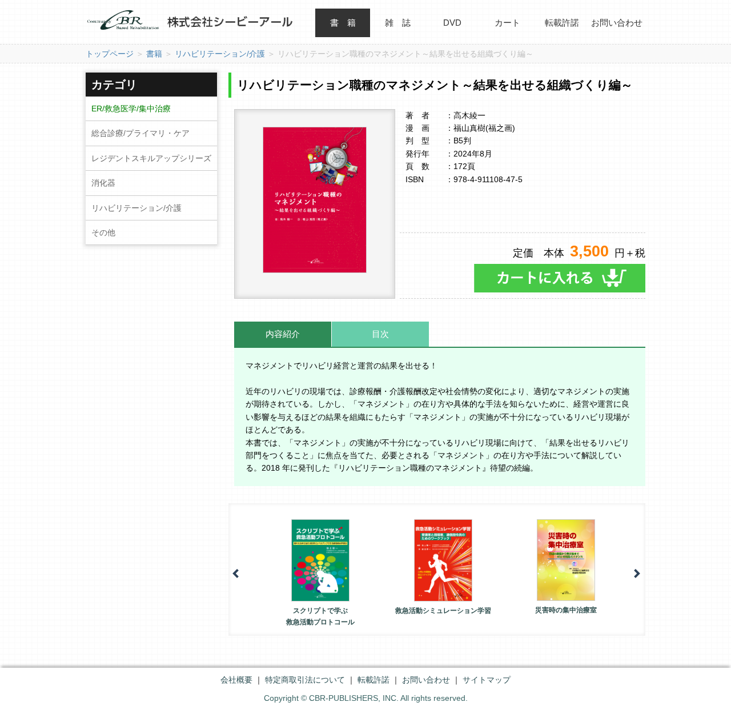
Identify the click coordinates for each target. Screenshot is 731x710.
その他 (103, 232)
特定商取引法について (305, 679)
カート (507, 22)
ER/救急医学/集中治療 (131, 108)
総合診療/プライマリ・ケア (140, 133)
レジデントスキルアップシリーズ (151, 158)
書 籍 (343, 22)
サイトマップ (487, 679)
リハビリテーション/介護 (220, 53)
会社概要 (236, 679)
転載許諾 (562, 22)
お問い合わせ (616, 22)
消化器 (103, 182)
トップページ (110, 53)
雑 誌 (398, 22)
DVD (452, 22)
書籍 (154, 53)
